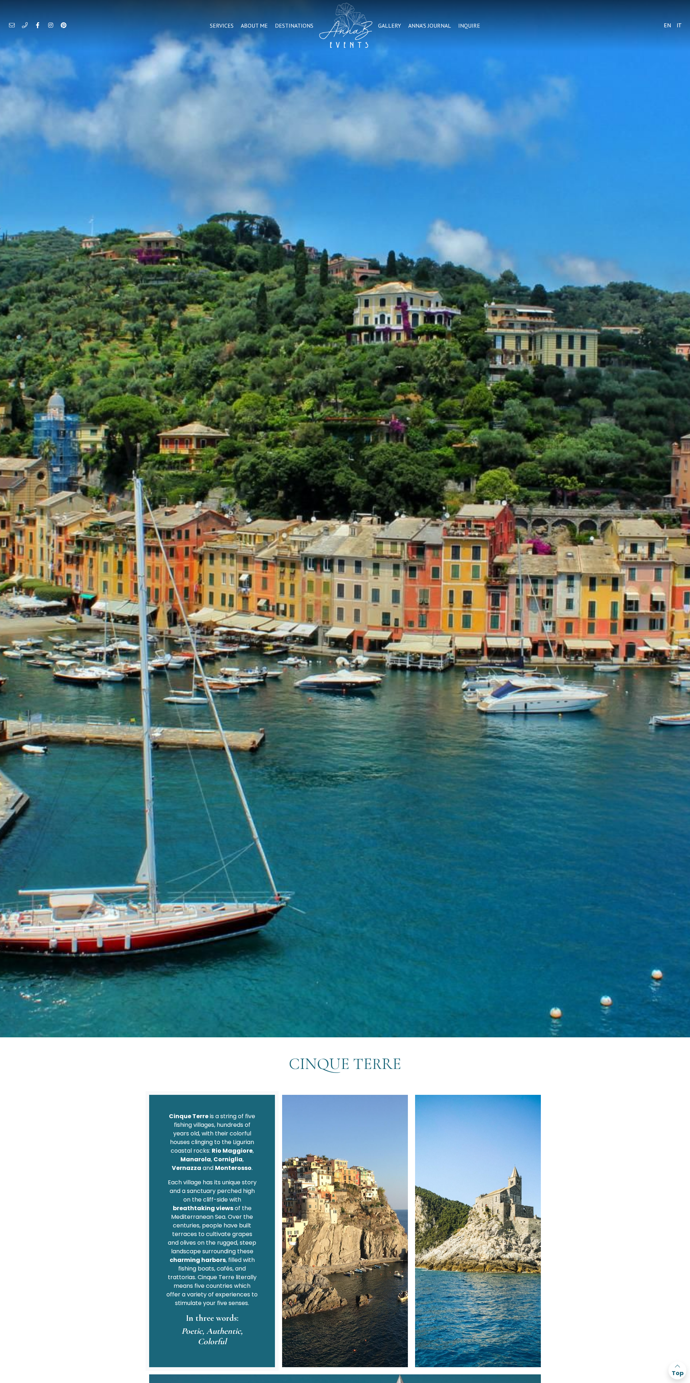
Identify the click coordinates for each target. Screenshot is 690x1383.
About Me (254, 25)
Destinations (294, 25)
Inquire (469, 25)
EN (667, 25)
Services (222, 25)
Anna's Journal (429, 25)
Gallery (389, 25)
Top (678, 1373)
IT (679, 25)
